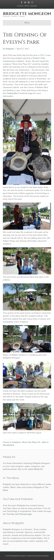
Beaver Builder (43, 556)
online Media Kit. (35, 469)
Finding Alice (12, 93)
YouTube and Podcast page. (19, 514)
